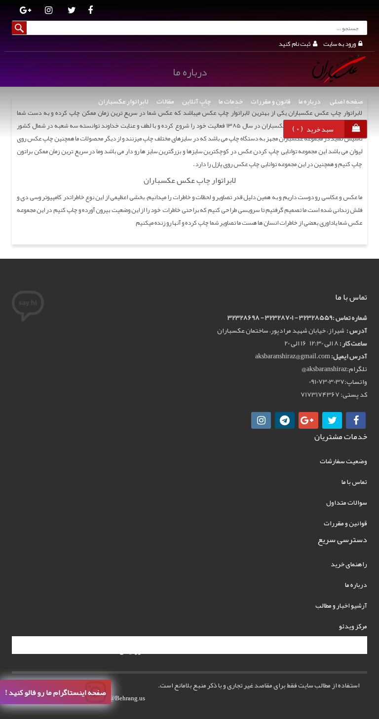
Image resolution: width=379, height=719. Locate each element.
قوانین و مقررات (345, 523)
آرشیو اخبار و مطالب (341, 605)
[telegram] (285, 420)
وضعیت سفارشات (343, 461)
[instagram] (48, 11)
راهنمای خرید (349, 564)
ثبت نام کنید (294, 43)
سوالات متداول (346, 502)
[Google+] (308, 420)
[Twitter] (71, 11)
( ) (313, 128)
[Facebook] (90, 11)
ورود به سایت (339, 43)
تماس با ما (354, 481)
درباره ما (356, 584)
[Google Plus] (25, 11)
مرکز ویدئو (353, 626)
